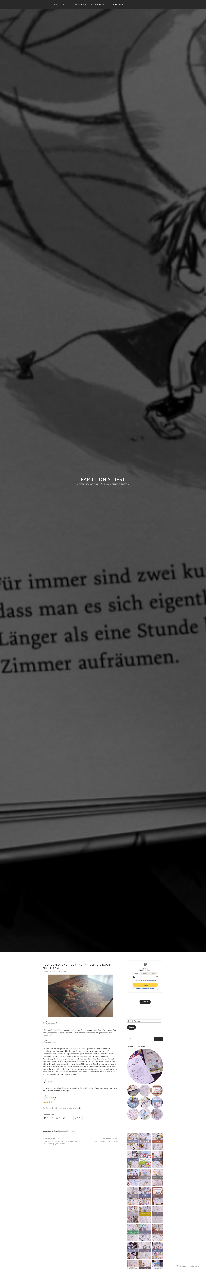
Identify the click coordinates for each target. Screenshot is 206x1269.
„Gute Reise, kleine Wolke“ (77, 1049)
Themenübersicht (99, 5)
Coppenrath (62, 1131)
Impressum (59, 5)
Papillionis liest (103, 479)
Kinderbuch (71, 1131)
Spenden (145, 1002)
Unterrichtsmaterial (123, 5)
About (46, 5)
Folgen (131, 1027)
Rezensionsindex (77, 5)
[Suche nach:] (145, 1039)
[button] (145, 1066)
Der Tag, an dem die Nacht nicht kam (56, 1108)
